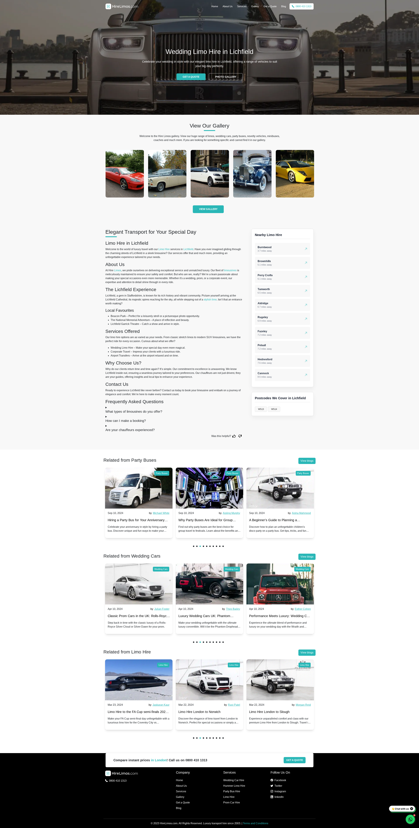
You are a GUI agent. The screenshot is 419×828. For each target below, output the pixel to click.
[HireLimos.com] (121, 6)
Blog (283, 6)
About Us (228, 6)
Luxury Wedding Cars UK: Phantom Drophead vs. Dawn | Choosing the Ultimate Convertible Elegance (204, 616)
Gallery (255, 6)
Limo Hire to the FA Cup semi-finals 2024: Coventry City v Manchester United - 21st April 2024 (138, 712)
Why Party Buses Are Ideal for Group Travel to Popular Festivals (135, 520)
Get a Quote (270, 6)
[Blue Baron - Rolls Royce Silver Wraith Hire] (167, 173)
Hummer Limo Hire (234, 785)
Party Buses (162, 473)
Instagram (280, 791)
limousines (230, 270)
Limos (117, 270)
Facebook (280, 780)
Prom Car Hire (231, 802)
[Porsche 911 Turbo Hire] (252, 173)
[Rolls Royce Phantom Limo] (295, 173)
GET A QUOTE (191, 76)
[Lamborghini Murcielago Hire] (210, 173)
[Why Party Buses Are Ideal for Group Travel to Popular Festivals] (139, 488)
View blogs (307, 460)
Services (242, 6)
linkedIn (279, 797)
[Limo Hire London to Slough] (280, 679)
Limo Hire (164, 249)
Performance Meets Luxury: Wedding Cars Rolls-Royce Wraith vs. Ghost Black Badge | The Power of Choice (280, 616)
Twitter (278, 785)
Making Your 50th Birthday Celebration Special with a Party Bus (277, 520)
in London (159, 760)
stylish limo (210, 299)
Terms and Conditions (255, 823)
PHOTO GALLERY (225, 76)
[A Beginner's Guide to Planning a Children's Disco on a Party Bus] (209, 488)
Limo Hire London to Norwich (199, 712)
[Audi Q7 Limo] (124, 173)
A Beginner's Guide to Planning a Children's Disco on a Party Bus (202, 520)
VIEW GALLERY (208, 209)
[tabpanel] (139, 503)
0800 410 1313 (303, 6)
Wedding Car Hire (233, 780)
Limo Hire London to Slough (269, 712)
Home (214, 6)
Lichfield (188, 249)
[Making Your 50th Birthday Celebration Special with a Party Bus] (280, 488)
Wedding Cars (161, 569)
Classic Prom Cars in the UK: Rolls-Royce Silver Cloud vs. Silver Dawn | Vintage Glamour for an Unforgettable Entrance (138, 616)
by (158, 513)
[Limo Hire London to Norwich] (209, 679)
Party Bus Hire (231, 791)
